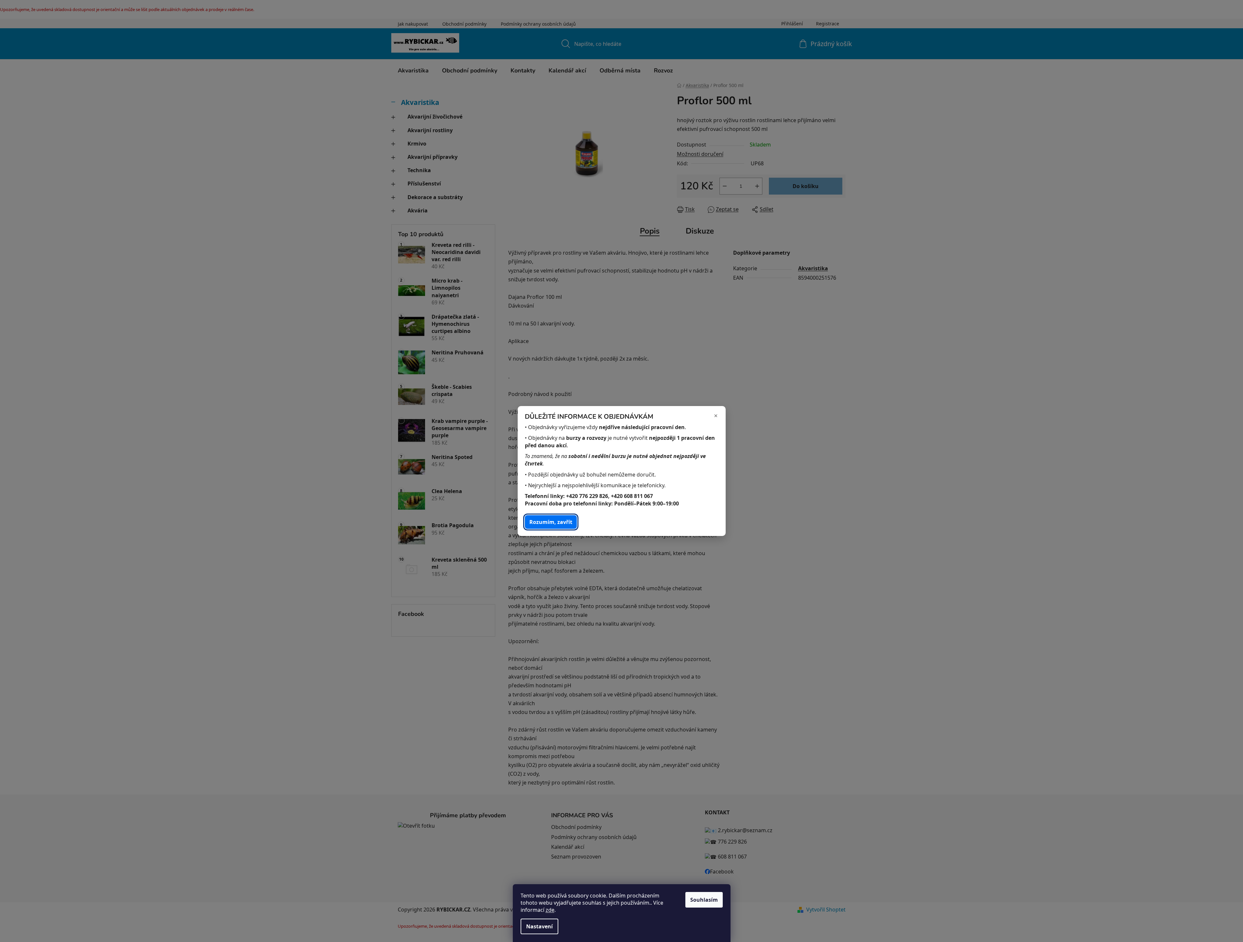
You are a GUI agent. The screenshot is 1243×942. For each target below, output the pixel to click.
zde (550, 909)
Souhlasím (704, 899)
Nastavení (539, 926)
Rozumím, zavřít (550, 522)
